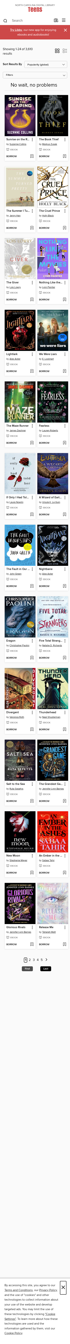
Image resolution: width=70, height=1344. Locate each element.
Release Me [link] (46, 927)
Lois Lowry (15, 287)
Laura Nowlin (16, 502)
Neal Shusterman (51, 717)
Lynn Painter (48, 287)
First (27, 968)
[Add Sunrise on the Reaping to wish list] (31, 156)
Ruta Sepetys (16, 788)
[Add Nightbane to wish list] (64, 586)
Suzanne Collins (18, 144)
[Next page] (46, 960)
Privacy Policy (48, 1290)
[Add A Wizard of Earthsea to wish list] (64, 514)
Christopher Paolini (19, 645)
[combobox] (27, 20)
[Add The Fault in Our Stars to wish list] (31, 586)
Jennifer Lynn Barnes (53, 788)
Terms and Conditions (18, 1290)
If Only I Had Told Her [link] (18, 497)
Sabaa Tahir (48, 860)
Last (45, 968)
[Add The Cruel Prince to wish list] (64, 228)
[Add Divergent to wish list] (31, 729)
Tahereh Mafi (49, 932)
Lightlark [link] (12, 354)
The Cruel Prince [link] (49, 211)
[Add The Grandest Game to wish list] (64, 801)
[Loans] (56, 21)
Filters (9, 75)
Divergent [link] (12, 712)
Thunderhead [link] (47, 712)
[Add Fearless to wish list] (64, 443)
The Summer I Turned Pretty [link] (18, 211)
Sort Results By (12, 64)
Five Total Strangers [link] (51, 641)
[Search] (5, 21)
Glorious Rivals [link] (15, 927)
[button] (57, 52)
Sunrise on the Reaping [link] (18, 139)
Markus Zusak (49, 144)
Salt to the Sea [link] (15, 784)
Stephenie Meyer (18, 860)
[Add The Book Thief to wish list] (64, 156)
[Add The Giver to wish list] (31, 299)
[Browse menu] (63, 20)
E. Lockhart (48, 358)
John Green (15, 573)
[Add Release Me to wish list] (64, 944)
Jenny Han (15, 215)
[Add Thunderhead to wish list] (64, 729)
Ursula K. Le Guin (51, 502)
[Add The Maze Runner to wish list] (31, 443)
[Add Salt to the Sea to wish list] (31, 801)
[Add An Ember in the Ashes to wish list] (64, 873)
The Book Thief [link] (49, 139)
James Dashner (18, 430)
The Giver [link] (12, 282)
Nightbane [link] (45, 569)
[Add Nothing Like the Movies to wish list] (64, 299)
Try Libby (16, 30)
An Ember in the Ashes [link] (51, 855)
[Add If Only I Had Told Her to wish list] (31, 514)
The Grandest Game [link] (51, 784)
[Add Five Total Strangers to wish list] (64, 658)
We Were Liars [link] (48, 354)
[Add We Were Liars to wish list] (64, 371)
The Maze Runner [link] (17, 426)
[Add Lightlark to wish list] (31, 371)
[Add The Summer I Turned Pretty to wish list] (31, 228)
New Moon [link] (13, 855)
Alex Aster (15, 358)
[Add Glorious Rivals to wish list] (31, 944)
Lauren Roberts (50, 430)
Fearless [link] (44, 426)
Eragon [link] (10, 641)
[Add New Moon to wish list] (31, 873)
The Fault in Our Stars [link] (18, 569)
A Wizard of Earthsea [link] (51, 497)
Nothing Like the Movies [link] (51, 282)
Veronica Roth (17, 717)
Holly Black (48, 215)
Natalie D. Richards (52, 645)
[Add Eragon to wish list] (31, 658)
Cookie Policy (13, 1333)
